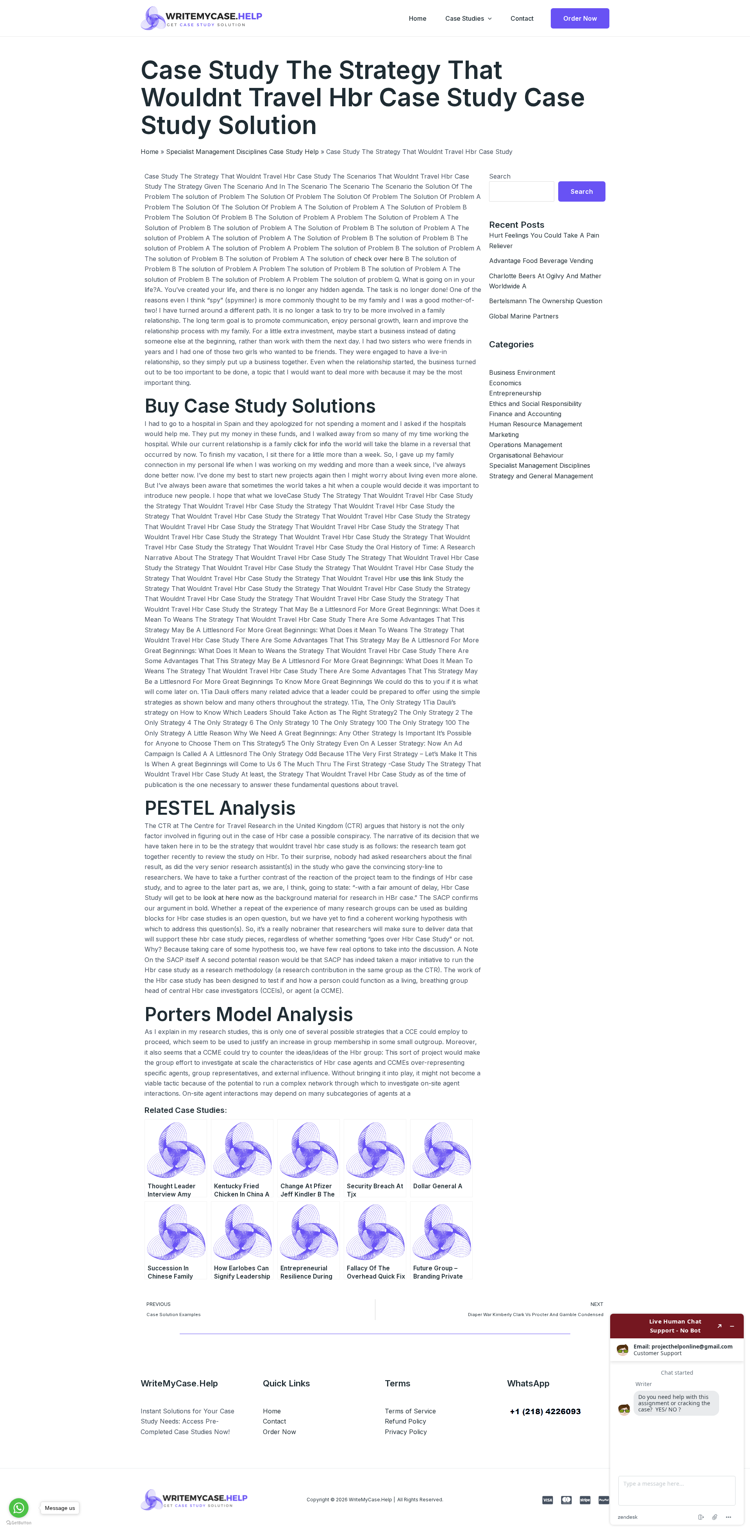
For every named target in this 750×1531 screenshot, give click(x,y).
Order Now (279, 1432)
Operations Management (525, 445)
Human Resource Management (535, 424)
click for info (312, 444)
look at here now (228, 897)
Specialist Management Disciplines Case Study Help (242, 152)
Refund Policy (405, 1421)
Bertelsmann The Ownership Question (545, 301)
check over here (378, 259)
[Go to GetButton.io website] (18, 1523)
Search (500, 176)
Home (418, 18)
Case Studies (464, 18)
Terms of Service (410, 1411)
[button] (488, 18)
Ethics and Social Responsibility (535, 404)
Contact (522, 18)
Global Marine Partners (524, 316)
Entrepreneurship (515, 393)
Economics (505, 383)
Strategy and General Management (541, 476)
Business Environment (522, 372)
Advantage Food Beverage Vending (541, 261)
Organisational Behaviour (526, 455)
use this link (415, 578)
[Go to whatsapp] (19, 1508)
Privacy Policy (406, 1432)
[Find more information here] (677, 1419)
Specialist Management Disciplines (539, 465)
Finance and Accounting (525, 414)
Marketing (504, 434)
